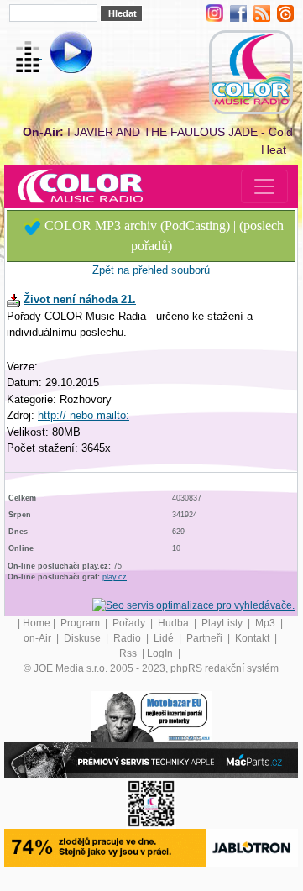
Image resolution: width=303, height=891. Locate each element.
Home (36, 623)
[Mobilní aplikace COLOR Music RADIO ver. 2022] (151, 804)
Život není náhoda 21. (80, 299)
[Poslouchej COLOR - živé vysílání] (57, 54)
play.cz (114, 577)
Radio (128, 638)
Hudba (174, 623)
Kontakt (253, 638)
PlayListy (223, 623)
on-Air (39, 638)
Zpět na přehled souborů (151, 270)
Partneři (205, 638)
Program (81, 623)
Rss (129, 653)
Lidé (165, 638)
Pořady (130, 623)
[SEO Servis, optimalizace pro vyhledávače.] (193, 605)
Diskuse (83, 638)
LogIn (161, 653)
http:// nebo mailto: (83, 415)
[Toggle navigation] (264, 186)
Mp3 (266, 623)
